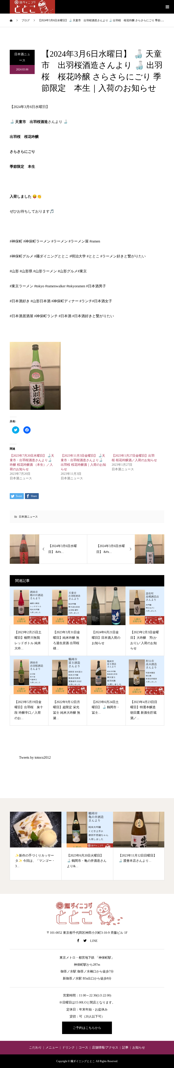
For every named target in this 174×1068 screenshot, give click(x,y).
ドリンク (68, 1047)
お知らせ (138, 1047)
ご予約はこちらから (87, 1028)
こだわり (35, 1047)
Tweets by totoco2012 (35, 757)
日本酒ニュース (22, 57)
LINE (94, 941)
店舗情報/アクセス (105, 1047)
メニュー (52, 1047)
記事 (125, 1047)
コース (83, 1047)
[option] (36, 846)
